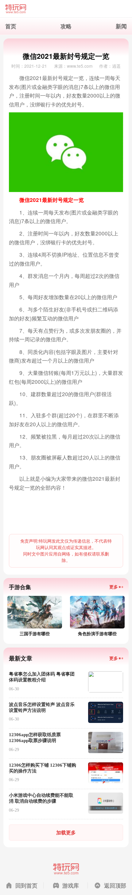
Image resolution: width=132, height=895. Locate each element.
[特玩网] (66, 8)
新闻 (121, 26)
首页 (10, 26)
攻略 (66, 26)
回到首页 (26, 885)
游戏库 (70, 885)
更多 (113, 587)
